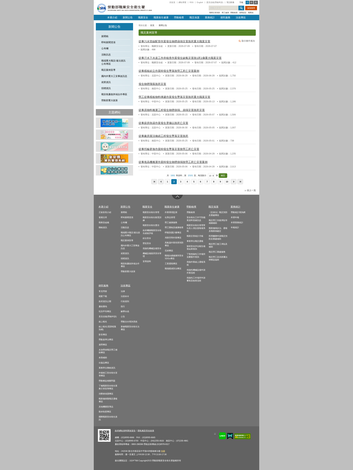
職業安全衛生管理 (151, 212)
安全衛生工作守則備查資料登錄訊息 (196, 218)
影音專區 (103, 335)
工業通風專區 (171, 264)
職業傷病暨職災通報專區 (108, 400)
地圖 (163, 451)
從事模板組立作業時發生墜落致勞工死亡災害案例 (169, 70)
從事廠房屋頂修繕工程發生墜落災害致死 (163, 135)
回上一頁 (251, 190)
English (200, 2)
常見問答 (103, 291)
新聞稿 (104, 36)
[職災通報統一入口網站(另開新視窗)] (114, 123)
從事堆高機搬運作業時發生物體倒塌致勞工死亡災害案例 (173, 162)
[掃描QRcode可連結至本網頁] (104, 441)
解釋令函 (125, 311)
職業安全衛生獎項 (151, 225)
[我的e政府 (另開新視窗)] (230, 436)
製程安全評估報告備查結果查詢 (196, 247)
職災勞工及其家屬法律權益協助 (218, 258)
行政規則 (125, 301)
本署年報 (235, 217)
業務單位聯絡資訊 (107, 368)
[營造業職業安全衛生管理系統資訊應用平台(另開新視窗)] (114, 146)
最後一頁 (240, 181)
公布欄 (104, 48)
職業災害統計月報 (195, 236)
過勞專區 (103, 345)
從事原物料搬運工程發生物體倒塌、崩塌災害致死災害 (172, 110)
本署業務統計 (237, 222)
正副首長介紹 (105, 212)
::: (94, 2)
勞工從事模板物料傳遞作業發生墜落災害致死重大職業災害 (174, 96)
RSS (191, 2)
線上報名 (103, 322)
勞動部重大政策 (109, 100)
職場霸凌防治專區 (173, 268)
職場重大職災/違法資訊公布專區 (113, 62)
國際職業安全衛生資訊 (108, 418)
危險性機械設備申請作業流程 (196, 271)
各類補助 (103, 358)
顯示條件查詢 (248, 41)
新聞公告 (128, 17)
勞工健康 (225, 13)
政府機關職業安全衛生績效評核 (152, 231)
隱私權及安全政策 (146, 430)
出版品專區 (104, 363)
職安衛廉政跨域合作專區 (114, 94)
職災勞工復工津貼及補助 (218, 245)
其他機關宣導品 (106, 407)
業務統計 (210, 17)
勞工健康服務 (171, 222)
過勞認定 (242, 13)
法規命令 (125, 296)
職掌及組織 (104, 222)
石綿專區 (169, 251)
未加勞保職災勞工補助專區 (108, 351)
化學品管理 (170, 217)
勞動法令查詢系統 (129, 322)
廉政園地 (103, 306)
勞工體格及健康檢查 (174, 227)
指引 (123, 306)
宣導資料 (147, 261)
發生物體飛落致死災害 (152, 83)
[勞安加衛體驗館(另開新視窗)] (114, 134)
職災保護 (194, 17)
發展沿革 (103, 217)
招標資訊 (106, 88)
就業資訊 (106, 82)
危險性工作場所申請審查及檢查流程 (196, 279)
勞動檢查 (234, 13)
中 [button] (251, 2)
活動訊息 (106, 54)
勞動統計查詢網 (238, 212)
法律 (123, 291)
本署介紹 (112, 17)
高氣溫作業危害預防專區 (174, 244)
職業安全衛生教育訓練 (152, 218)
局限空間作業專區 (173, 238)
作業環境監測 (171, 212)
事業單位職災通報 (195, 241)
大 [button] (256, 2)
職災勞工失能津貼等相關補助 (218, 221)
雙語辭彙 (230, 2)
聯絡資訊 (103, 227)
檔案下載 (103, 296)
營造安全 (147, 243)
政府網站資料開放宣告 (125, 430)
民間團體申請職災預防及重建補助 (218, 237)
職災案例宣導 (108, 70)
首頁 (152, 25)
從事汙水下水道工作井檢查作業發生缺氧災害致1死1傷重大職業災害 (180, 57)
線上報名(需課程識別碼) (107, 328)
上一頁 (161, 181)
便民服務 (225, 17)
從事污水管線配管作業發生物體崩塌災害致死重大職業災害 (174, 41)
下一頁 (233, 181)
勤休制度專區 (105, 412)
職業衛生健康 (161, 17)
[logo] (124, 8)
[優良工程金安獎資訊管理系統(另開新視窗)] (114, 158)
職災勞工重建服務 (217, 252)
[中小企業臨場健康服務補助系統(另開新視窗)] (114, 170)
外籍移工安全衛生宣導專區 (108, 374)
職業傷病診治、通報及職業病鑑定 (218, 229)
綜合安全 (147, 238)
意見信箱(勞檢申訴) (214, 2)
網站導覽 (182, 2)
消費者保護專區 (106, 394)
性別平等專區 (105, 311)
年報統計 (235, 227)
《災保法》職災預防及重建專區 (218, 213)
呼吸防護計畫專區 (173, 232)
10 (227, 181)
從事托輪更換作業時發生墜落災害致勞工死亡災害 (169, 149)
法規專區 (241, 17)
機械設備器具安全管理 (152, 254)
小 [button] (247, 2)
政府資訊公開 (105, 301)
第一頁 (154, 181)
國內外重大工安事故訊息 (114, 76)
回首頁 (172, 2)
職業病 (250, 13)
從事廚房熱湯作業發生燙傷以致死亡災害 (163, 122)
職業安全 (143, 17)
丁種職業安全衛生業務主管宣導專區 (108, 387)
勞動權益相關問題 (107, 381)
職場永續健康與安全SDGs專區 (174, 257)
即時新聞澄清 (108, 42)
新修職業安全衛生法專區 (130, 328)
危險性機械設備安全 (152, 248)
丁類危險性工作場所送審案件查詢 (196, 255)
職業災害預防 (214, 13)
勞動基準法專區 (106, 339)
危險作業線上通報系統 (196, 263)
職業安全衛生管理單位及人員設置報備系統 (196, 228)
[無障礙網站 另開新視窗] (242, 436)
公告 (123, 316)
